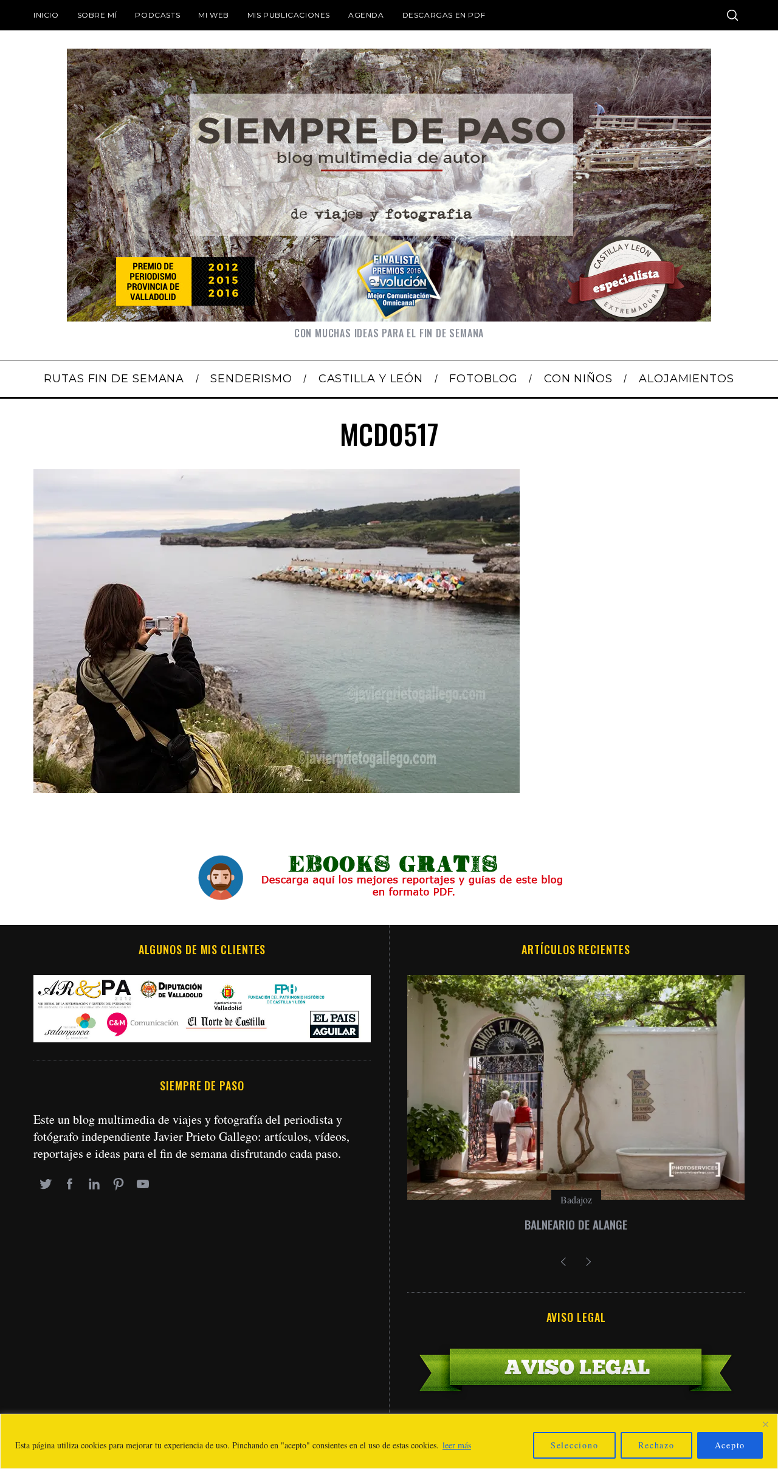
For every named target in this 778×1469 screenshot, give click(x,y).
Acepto (730, 1445)
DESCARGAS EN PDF (444, 14)
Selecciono (575, 1445)
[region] (389, 1441)
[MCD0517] (276, 788)
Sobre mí (97, 14)
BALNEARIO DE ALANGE (576, 1224)
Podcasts (157, 14)
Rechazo (656, 1445)
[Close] (765, 1424)
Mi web (213, 14)
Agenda (366, 14)
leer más (456, 1445)
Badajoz (576, 1199)
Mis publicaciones (288, 14)
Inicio (46, 14)
